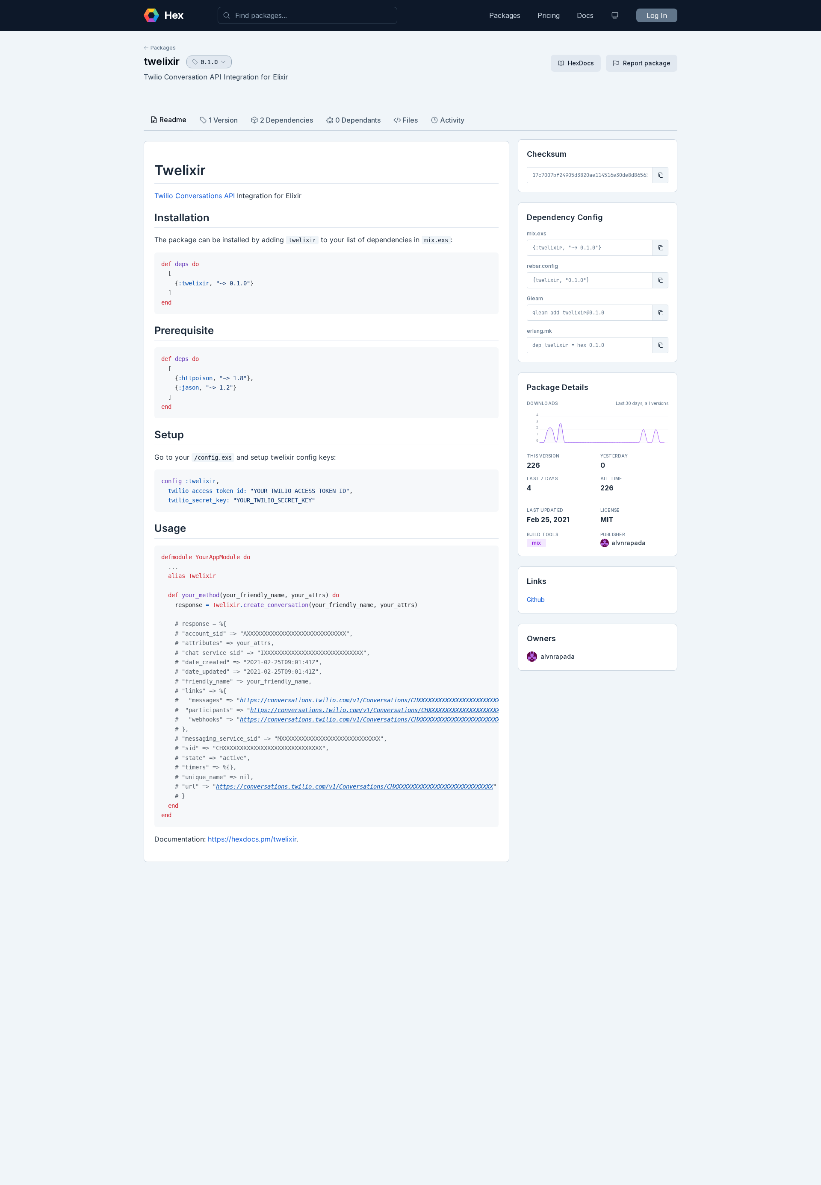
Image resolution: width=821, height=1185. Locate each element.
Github (536, 599)
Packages (504, 15)
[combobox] (307, 15)
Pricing (548, 15)
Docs (585, 15)
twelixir (162, 61)
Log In (657, 15)
